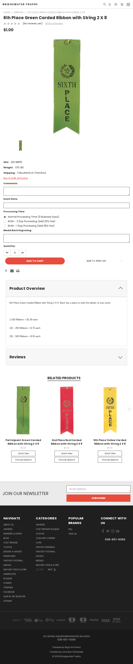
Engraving (9, 556)
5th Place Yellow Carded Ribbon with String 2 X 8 (110, 441)
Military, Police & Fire (14, 569)
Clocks (7, 547)
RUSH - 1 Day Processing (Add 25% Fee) (31, 225)
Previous (4, 409)
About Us (8, 524)
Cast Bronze (10, 542)
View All (72, 533)
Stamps (7, 582)
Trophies (8, 587)
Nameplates (9, 574)
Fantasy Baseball (45, 547)
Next (129, 409)
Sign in (7, 596)
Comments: (10, 183)
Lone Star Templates (72, 651)
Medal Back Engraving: (17, 230)
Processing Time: (14, 211)
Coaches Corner (45, 538)
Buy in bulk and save (15, 178)
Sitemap (7, 600)
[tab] (66, 288)
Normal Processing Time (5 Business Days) (33, 217)
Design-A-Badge (12, 551)
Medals (7, 565)
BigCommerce (73, 647)
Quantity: (9, 246)
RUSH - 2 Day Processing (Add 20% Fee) (31, 221)
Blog (6, 538)
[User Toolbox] (110, 4)
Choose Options (23, 459)
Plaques (7, 578)
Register (20, 596)
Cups (38, 542)
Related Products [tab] (64, 378)
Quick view (23, 453)
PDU (70, 529)
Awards (7, 529)
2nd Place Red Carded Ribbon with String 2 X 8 (66, 441)
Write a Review (54, 23)
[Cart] (122, 4)
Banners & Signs (12, 533)
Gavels (40, 556)
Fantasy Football (13, 560)
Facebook (8, 591)
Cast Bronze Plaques (47, 529)
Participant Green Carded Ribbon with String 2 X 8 (23, 441)
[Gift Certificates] (116, 4)
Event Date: (10, 199)
